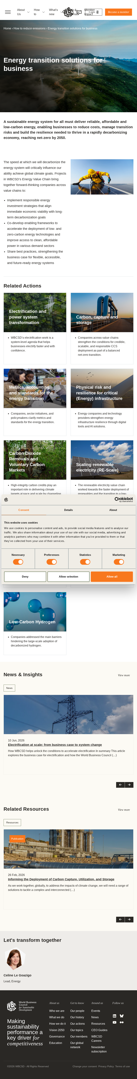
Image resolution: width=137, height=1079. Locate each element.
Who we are (56, 1010)
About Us (21, 12)
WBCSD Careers (96, 1038)
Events (95, 1010)
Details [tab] (68, 509)
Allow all (111, 576)
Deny (25, 576)
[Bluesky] (122, 1016)
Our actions (77, 1023)
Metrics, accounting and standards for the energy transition (31, 393)
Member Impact (89, 12)
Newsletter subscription (99, 1049)
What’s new (53, 12)
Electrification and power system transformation (27, 317)
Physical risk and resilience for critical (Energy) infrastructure (99, 393)
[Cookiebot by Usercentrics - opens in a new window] (117, 499)
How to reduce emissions (29, 28)
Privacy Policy (106, 1066)
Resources (12, 822)
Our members (78, 1036)
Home (7, 28)
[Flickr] (122, 1022)
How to (37, 12)
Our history (77, 1017)
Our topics (76, 1030)
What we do (56, 1017)
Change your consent (85, 1066)
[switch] (52, 562)
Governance (57, 1036)
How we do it (57, 1023)
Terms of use (122, 1066)
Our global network (76, 1045)
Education (55, 1042)
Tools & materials (73, 12)
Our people (77, 1010)
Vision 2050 (56, 1030)
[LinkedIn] (114, 1016)
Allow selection (68, 576)
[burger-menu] (8, 12)
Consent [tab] (23, 509)
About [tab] (113, 509)
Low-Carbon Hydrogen (32, 621)
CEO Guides (99, 1030)
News (9, 688)
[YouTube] (114, 1022)
